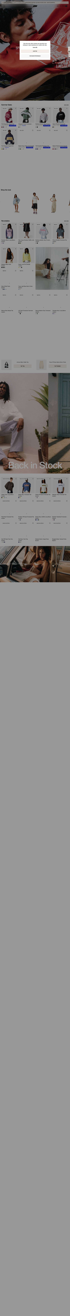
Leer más (35, 47)
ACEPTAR (35, 51)
